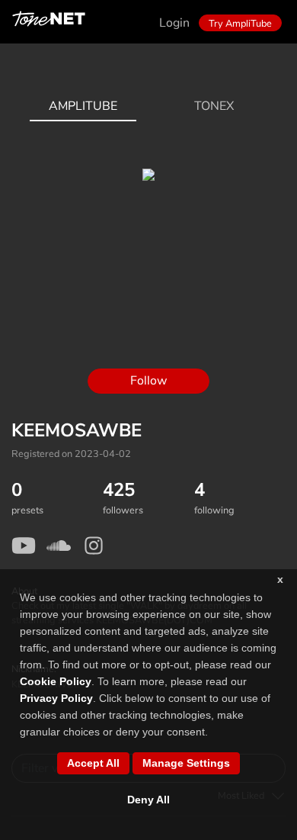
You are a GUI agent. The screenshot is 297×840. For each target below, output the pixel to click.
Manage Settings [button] (186, 763)
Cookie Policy (55, 681)
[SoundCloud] (58, 545)
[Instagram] (93, 545)
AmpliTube (83, 106)
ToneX (214, 106)
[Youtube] (23, 545)
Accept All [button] (93, 763)
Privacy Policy (56, 698)
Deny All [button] (148, 799)
